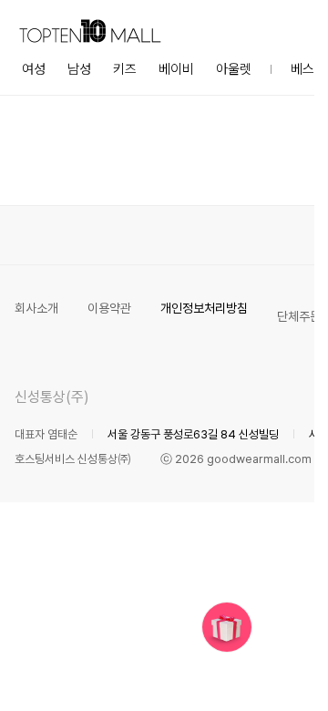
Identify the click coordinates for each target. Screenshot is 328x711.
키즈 (125, 69)
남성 (79, 69)
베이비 (176, 69)
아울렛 (233, 69)
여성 (34, 69)
